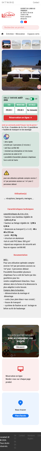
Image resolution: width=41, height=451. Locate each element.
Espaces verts (33, 34)
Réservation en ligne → (20, 117)
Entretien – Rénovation (15, 34)
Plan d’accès (20, 415)
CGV (39, 435)
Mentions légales (31, 437)
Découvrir (20, 347)
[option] (6, 44)
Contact (36, 2)
